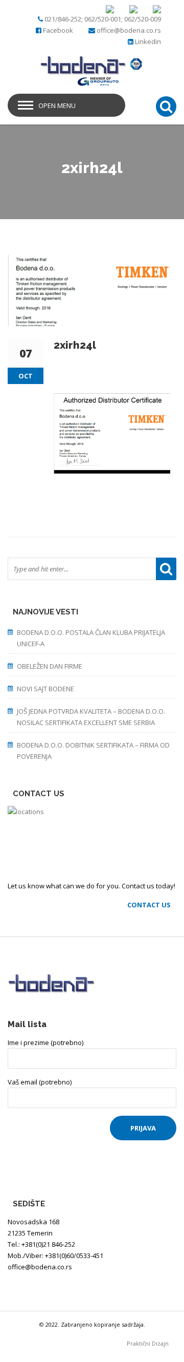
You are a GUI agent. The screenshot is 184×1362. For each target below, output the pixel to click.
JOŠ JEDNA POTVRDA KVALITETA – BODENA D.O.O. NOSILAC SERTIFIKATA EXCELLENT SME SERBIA (91, 717)
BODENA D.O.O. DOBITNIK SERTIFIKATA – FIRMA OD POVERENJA (93, 750)
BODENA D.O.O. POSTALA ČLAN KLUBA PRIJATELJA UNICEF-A (91, 638)
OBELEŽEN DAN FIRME (49, 666)
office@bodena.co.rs (129, 30)
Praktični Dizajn (151, 1343)
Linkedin (148, 41)
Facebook (58, 30)
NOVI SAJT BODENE (45, 688)
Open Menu (57, 105)
